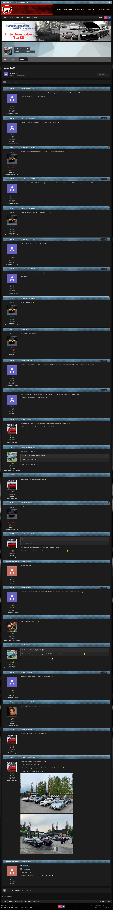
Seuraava (17, 82)
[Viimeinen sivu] (22, 82)
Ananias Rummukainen (12, 561)
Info (58, 9)
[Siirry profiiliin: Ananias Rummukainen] (12, 571)
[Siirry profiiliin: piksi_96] (12, 712)
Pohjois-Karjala (22, 48)
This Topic (103, 2)
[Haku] (110, 2)
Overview (6, 59)
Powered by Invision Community (101, 907)
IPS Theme (4, 905)
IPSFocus (10, 905)
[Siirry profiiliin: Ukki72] (12, 429)
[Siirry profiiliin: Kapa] (12, 457)
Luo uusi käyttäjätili (19, 2)
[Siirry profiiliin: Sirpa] (12, 627)
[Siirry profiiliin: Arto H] (6, 74)
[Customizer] (28, 2)
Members (14, 59)
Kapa (11, 447)
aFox (11, 147)
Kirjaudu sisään (6, 2)
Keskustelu (23, 59)
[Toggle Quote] (23, 455)
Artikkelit (80, 9)
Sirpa (11, 617)
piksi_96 (11, 702)
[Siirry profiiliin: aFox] (12, 159)
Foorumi (69, 9)
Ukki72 (12, 419)
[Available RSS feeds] (109, 901)
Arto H (17, 73)
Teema (17, 907)
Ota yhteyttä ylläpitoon (26, 907)
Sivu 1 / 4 (28, 82)
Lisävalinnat (104, 9)
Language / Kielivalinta (7, 907)
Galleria (92, 9)
